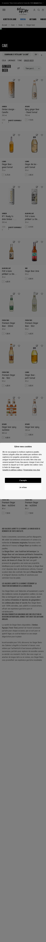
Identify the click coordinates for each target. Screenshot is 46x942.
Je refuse (23, 487)
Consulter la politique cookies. (12, 470)
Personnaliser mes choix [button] (32, 470)
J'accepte (23, 480)
